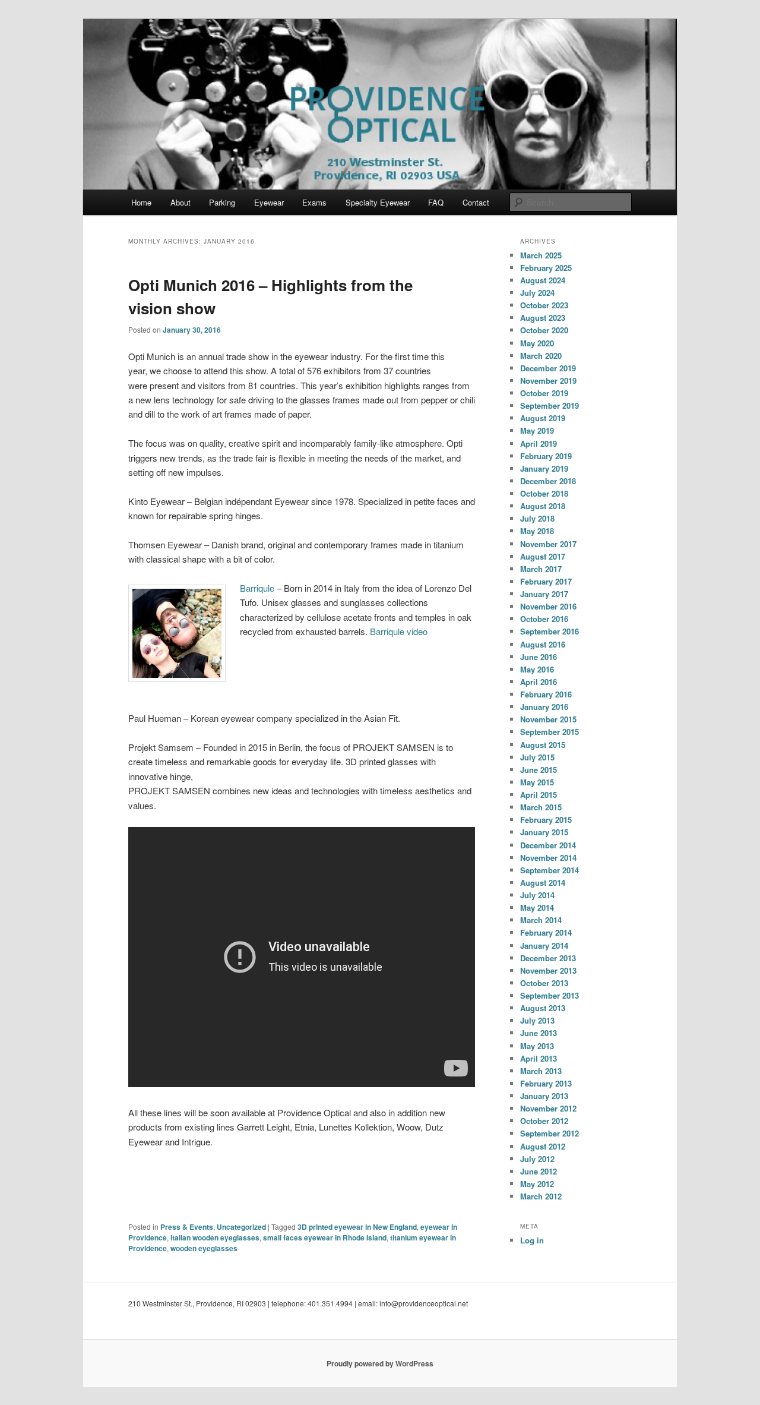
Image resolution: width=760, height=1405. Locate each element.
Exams (314, 202)
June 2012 (538, 1171)
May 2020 (537, 343)
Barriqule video (399, 631)
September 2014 (549, 870)
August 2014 (542, 882)
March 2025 (541, 255)
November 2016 (548, 606)
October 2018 (544, 493)
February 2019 (546, 456)
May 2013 (537, 1046)
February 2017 (546, 581)
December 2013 (548, 958)
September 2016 (549, 631)
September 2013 (549, 995)
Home (141, 202)
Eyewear (269, 202)
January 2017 (544, 593)
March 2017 (541, 568)
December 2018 (548, 481)
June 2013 (538, 1032)
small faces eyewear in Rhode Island (325, 1237)
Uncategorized (241, 1226)
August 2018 (542, 506)
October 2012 (544, 1120)
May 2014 (537, 907)
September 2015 (549, 731)
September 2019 (549, 405)
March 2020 (541, 355)
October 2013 (544, 983)
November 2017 (548, 544)
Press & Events (186, 1226)
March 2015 (541, 807)
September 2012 (549, 1133)
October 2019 (544, 393)
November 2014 (548, 857)
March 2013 (541, 1070)
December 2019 (548, 368)
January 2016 (544, 706)
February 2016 (546, 694)
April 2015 (538, 794)
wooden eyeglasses (204, 1248)
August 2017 (542, 556)
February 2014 (546, 932)
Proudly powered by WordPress (380, 1363)
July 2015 (537, 757)
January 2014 (544, 945)
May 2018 (537, 530)
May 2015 (537, 782)
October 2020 (544, 330)
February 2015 (546, 819)
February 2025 (546, 267)
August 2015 (542, 744)
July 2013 (537, 1020)
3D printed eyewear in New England (357, 1226)
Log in (532, 1240)
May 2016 (537, 669)
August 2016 (542, 644)
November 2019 (548, 380)
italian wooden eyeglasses (214, 1237)
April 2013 (538, 1058)
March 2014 (541, 920)
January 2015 (544, 832)
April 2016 (538, 681)
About (180, 202)
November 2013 (548, 970)
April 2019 (538, 443)
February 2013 (546, 1083)
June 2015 (538, 769)
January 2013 (544, 1095)
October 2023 (544, 305)
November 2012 (548, 1108)
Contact (476, 202)
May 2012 (537, 1183)
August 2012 (542, 1146)
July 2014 (537, 895)
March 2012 (541, 1196)
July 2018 (537, 518)
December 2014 (548, 845)
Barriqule (257, 588)
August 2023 (542, 317)
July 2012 (537, 1158)
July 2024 (537, 292)
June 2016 (538, 656)
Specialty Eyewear (378, 202)
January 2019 (544, 468)
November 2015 (548, 719)
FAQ (436, 202)
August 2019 (542, 418)
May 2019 (537, 430)
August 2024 (542, 280)
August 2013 (542, 1008)
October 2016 (544, 618)
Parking (222, 202)
